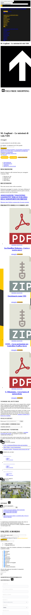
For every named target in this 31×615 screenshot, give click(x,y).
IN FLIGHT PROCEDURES (10, 511)
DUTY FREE (6, 19)
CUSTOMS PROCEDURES (10, 512)
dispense (5, 154)
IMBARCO (3, 539)
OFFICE (5, 22)
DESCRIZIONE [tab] (7, 162)
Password (3, 536)
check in (5, 11)
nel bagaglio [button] (20, 254)
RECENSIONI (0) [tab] (7, 163)
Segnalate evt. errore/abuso (7, 152)
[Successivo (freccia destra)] (2, 573)
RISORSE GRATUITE (11, 153)
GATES (5, 17)
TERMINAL (6, 16)
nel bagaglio (3, 148)
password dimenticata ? (22, 538)
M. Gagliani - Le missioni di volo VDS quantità (11, 145)
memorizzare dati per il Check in (9, 538)
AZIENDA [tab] (6, 165)
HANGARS (6, 21)
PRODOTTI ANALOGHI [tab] (9, 166)
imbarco (10, 11)
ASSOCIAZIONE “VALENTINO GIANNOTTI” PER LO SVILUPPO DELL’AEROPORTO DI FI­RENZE (14, 197)
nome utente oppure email (6, 535)
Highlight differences (10, 545)
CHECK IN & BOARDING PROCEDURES (14, 510)
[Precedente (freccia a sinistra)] (1, 573)
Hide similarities (9, 543)
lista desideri (13, 157)
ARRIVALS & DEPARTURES (10, 15)
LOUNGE (5, 20)
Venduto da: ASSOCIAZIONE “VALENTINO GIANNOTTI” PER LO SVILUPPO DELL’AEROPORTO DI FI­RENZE (15, 150)
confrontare (4, 157)
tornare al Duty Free (22, 157)
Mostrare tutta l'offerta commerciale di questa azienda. (15, 202)
